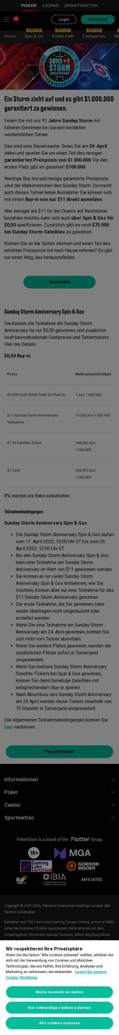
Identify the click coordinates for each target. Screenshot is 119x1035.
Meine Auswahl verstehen (60, 992)
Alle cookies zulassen (59, 1023)
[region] (59, 987)
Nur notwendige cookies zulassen (59, 1007)
